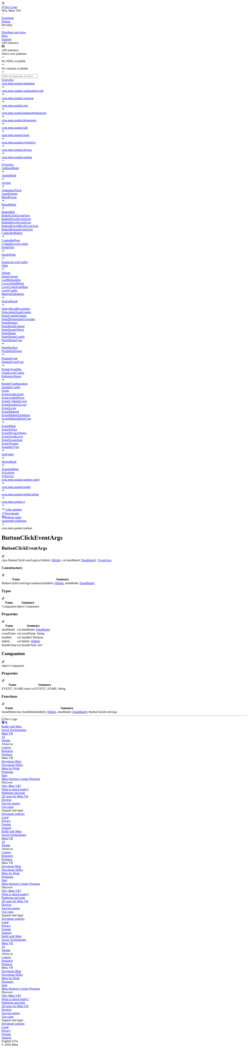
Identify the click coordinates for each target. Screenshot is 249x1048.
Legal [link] (5, 817)
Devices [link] (6, 800)
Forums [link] (6, 824)
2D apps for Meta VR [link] (15, 796)
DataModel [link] (88, 560)
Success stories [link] (11, 803)
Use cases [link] (8, 807)
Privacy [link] (6, 821)
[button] (124, 3)
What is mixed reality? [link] (15, 789)
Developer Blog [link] (11, 761)
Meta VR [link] (7, 733)
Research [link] (7, 751)
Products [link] (7, 754)
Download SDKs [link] (12, 765)
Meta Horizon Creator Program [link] (21, 779)
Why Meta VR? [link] (11, 786)
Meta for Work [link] (11, 768)
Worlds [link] (6, 740)
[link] (9, 7)
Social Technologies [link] (14, 730)
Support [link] (6, 828)
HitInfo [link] (56, 560)
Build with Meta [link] (12, 726)
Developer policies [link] (13, 814)
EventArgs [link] (104, 560)
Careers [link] (6, 747)
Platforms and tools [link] (13, 793)
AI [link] (3, 737)
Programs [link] (7, 772)
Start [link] (4, 775)
